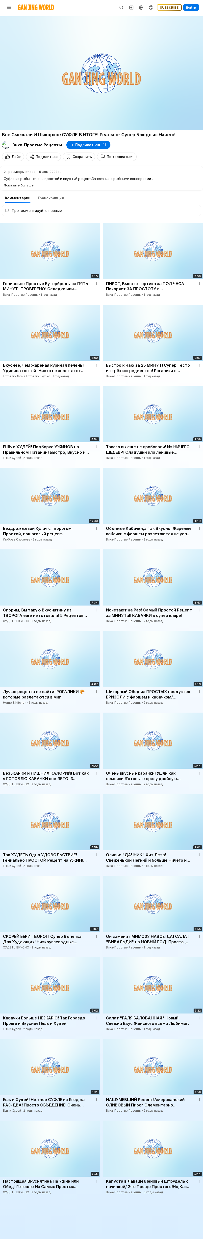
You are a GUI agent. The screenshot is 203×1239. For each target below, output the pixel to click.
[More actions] (96, 283)
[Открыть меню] (8, 7)
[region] (101, 73)
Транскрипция (50, 198)
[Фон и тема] (151, 7)
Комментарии (17, 198)
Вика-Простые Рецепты (37, 144)
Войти (191, 7)
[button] (101, 178)
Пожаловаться (120, 157)
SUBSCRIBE (169, 7)
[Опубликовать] (131, 7)
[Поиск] (121, 7)
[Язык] (141, 7)
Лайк (16, 157)
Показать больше (18, 185)
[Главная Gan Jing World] (36, 7)
